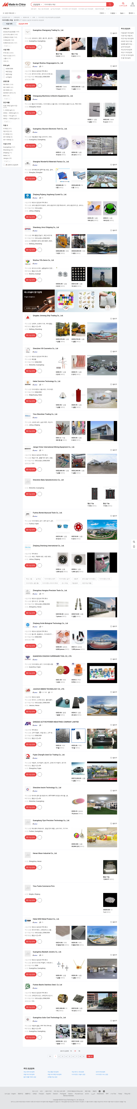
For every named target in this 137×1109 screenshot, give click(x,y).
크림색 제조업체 (99, 9)
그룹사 (7, 58)
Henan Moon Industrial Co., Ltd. (45, 853)
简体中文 (20, 1094)
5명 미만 (7, 131)
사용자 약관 (48, 1091)
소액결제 (8, 77)
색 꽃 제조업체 (126, 58)
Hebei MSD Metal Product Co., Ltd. (46, 919)
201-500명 (8, 137)
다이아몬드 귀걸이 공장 (78, 1074)
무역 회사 (8, 53)
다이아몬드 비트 (104, 579)
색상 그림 (29, 579)
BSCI (6, 96)
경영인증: (28, 79)
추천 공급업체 (125, 28)
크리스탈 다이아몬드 (89, 579)
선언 (41, 1091)
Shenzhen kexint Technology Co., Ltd (47, 787)
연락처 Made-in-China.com (75, 1091)
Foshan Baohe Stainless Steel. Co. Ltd (47, 984)
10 (71, 1051)
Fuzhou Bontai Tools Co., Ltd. (47, 512)
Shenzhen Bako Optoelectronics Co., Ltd (48, 480)
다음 (89, 1056)
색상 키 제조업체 (126, 52)
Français (41, 1094)
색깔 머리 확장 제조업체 (54, 1074)
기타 (5, 61)
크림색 (76, 579)
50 (79, 1051)
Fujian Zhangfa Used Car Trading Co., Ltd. (49, 755)
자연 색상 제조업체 (127, 38)
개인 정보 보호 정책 (59, 1091)
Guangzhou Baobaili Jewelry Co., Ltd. (47, 952)
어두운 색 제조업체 (127, 55)
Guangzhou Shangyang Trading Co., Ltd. (48, 30)
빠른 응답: (28, 271)
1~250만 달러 (9, 110)
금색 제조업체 (125, 47)
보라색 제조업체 (100, 1072)
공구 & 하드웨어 (10, 34)
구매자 (101, 13)
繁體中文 (28, 1094)
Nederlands (100, 1094)
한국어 (87, 1094)
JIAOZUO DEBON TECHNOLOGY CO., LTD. (48, 689)
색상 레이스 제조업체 (78, 1072)
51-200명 (8, 134)
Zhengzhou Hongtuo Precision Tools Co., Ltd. (50, 590)
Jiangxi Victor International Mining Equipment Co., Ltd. (54, 447)
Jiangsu (7, 158)
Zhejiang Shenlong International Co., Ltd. (48, 545)
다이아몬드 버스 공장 (102, 1074)
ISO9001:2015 (9, 93)
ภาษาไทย (113, 1094)
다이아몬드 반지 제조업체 (69, 9)
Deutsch (55, 1094)
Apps (122, 13)
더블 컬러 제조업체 (127, 33)
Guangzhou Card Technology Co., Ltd (49, 1017)
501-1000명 (8, 140)
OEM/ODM (9, 69)
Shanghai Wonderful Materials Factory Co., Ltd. (51, 161)
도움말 (112, 13)
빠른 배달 (8, 74)
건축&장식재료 (10, 37)
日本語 (35, 1094)
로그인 (132, 6)
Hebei (6, 155)
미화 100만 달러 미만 (10, 106)
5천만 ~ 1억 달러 (10, 116)
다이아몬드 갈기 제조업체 (85, 9)
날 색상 (38, 579)
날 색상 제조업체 (55, 9)
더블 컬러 (75, 583)
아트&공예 (8, 40)
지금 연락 (32, 47)
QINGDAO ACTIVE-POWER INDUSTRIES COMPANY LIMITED (56, 722)
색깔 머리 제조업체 (29, 1074)
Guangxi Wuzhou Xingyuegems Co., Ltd (48, 63)
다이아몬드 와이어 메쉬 (50, 583)
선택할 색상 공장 (52, 1077)
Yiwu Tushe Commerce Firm (44, 886)
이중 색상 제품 (86, 583)
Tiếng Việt (127, 1094)
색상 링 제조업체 (126, 50)
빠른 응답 (8, 71)
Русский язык (79, 1094)
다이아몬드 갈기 (64, 579)
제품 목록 (9, 24)
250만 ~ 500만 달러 (11, 113)
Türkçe (120, 1094)
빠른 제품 (87, 1091)
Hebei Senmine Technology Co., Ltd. (47, 381)
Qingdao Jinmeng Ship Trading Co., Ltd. (48, 315)
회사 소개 (35, 1091)
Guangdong (9, 147)
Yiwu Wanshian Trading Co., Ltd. (45, 414)
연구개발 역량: (29, 77)
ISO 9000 (7, 90)
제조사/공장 (9, 56)
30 (75, 1051)
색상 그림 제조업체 (43, 9)
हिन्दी (107, 1094)
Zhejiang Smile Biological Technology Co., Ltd (50, 623)
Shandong (8, 150)
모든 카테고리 (9, 13)
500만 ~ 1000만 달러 (11, 118)
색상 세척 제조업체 (29, 1072)
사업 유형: (28, 71)
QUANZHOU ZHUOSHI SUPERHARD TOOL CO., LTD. (52, 656)
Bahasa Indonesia (68, 1095)
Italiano (70, 1094)
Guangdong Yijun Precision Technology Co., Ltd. (51, 820)
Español (48, 1094)
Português (63, 1094)
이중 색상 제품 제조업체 (129, 36)
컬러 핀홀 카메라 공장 (30, 1077)
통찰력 (95, 1091)
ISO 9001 (8, 84)
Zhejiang (7, 153)
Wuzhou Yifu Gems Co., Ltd (43, 260)
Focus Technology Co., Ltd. (71, 1100)
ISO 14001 (8, 87)
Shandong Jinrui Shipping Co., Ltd (46, 227)
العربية (93, 1094)
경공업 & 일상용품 (11, 32)
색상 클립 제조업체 (53, 1072)
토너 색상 (65, 583)
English (13, 1094)
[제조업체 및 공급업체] (13, 4)
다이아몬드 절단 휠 (32, 583)
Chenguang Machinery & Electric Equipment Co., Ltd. (53, 96)
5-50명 (7, 128)
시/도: (27, 41)
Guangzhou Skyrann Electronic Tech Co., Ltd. (50, 129)
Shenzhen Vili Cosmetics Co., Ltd (45, 348)
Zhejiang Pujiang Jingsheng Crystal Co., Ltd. (50, 194)
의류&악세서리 (10, 43)
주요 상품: (28, 38)
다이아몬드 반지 (50, 579)
